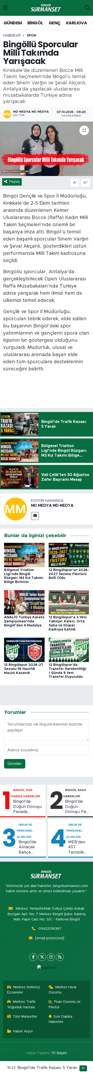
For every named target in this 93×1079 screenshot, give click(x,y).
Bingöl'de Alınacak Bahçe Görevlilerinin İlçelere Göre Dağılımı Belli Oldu (31, 847)
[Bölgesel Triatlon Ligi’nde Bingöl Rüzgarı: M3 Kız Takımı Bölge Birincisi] (24, 555)
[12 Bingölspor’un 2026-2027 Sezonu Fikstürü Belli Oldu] (69, 555)
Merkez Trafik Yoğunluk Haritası (21, 1004)
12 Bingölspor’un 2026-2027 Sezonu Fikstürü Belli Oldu (69, 574)
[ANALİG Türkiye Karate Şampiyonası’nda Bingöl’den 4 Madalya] (24, 602)
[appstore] (46, 968)
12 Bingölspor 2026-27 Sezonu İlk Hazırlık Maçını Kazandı (23, 669)
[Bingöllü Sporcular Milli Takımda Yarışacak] (46, 149)
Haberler (12, 35)
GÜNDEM (13, 23)
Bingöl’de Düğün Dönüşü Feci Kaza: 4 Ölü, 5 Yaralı (77, 806)
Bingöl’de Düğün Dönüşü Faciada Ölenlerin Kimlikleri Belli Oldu (27, 806)
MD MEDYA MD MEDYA (52, 505)
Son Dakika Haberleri (60, 1019)
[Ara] (87, 8)
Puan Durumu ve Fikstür (65, 1004)
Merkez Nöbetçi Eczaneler (23, 989)
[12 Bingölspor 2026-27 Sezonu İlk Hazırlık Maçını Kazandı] (24, 649)
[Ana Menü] (5, 8)
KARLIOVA (76, 23)
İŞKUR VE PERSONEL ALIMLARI (25, 830)
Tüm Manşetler (25, 1016)
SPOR (31, 35)
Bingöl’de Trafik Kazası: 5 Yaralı (47, 1068)
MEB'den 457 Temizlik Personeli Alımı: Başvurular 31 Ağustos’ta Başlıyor (78, 847)
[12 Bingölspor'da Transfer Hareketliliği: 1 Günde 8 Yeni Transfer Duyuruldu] (69, 649)
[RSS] (60, 957)
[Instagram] (51, 957)
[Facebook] (33, 957)
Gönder (14, 764)
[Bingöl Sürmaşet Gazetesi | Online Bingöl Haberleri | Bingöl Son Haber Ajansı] (46, 8)
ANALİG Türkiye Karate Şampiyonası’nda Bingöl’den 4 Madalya (24, 621)
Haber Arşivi (23, 1031)
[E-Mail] (35, 516)
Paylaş (14, 181)
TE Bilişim (59, 1053)
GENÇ (55, 23)
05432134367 (49, 928)
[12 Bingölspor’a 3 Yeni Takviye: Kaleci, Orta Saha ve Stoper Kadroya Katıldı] (69, 602)
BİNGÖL (35, 23)
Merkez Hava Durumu (63, 989)
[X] (42, 957)
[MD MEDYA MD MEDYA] (15, 509)
